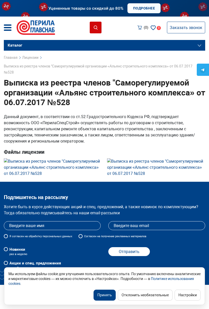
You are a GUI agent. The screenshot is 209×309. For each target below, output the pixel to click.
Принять (104, 295)
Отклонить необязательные (145, 295)
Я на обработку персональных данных (40, 236)
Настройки (187, 295)
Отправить (129, 251)
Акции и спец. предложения (35, 265)
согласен (18, 236)
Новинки (18, 251)
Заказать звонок (186, 27)
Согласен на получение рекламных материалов (115, 236)
